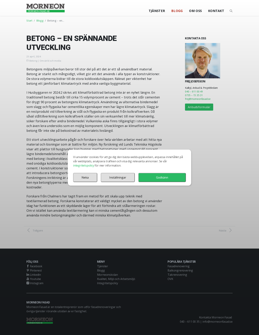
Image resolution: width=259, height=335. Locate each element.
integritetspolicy (83, 165)
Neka (85, 177)
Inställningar (117, 177)
